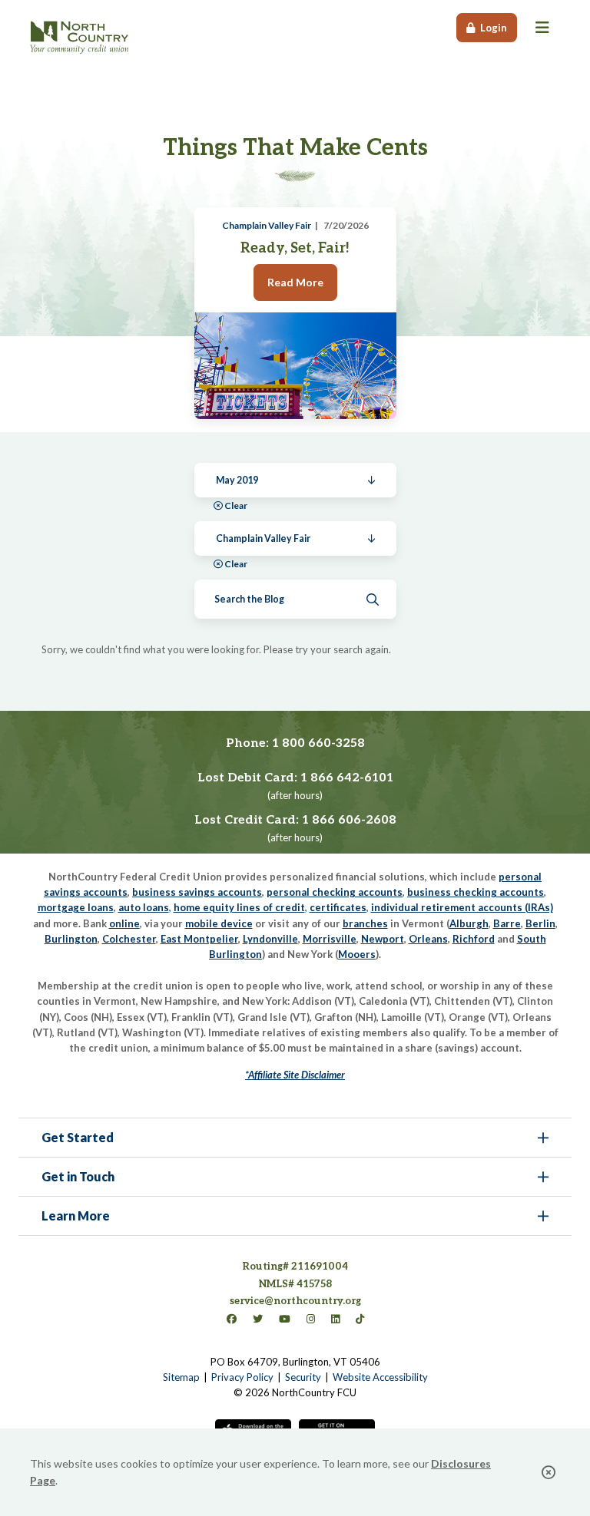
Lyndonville (270, 939)
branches (365, 923)
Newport (382, 939)
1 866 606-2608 (349, 820)
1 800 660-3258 (318, 743)
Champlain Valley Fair (266, 225)
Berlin (540, 923)
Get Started (77, 1137)
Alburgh (469, 923)
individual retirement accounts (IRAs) (462, 907)
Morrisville (329, 939)
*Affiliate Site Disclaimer (295, 1074)
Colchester (129, 939)
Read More (295, 282)
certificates (338, 907)
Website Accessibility (380, 1377)
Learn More (75, 1215)
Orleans (428, 939)
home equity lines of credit (239, 907)
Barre (507, 923)
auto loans (143, 907)
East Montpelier (199, 939)
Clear (235, 505)
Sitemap (181, 1377)
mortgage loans (76, 907)
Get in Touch (77, 1176)
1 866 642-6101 (346, 778)
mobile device (219, 923)
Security (303, 1377)
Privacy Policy (242, 1377)
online (124, 923)
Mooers (357, 954)
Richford (473, 939)
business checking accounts (475, 892)
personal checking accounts (335, 892)
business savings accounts (197, 892)
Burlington (71, 939)
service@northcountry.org (295, 1301)
